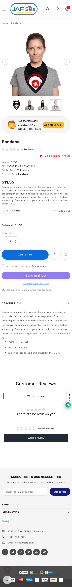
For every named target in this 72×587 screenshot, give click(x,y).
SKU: (4, 166)
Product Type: (10, 174)
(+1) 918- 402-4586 (29, 128)
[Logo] (23, 9)
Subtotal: (8, 225)
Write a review (36, 396)
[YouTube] (36, 552)
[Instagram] (20, 552)
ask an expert (53, 124)
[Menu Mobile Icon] (4, 9)
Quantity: (7, 233)
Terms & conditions (35, 265)
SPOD (14, 162)
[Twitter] (13, 552)
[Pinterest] (28, 552)
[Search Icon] (47, 9)
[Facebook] (5, 552)
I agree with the (15, 265)
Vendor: (6, 162)
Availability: (8, 170)
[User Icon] (57, 9)
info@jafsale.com (24, 542)
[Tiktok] (44, 552)
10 (8, 290)
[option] (36, 62)
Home (5, 23)
